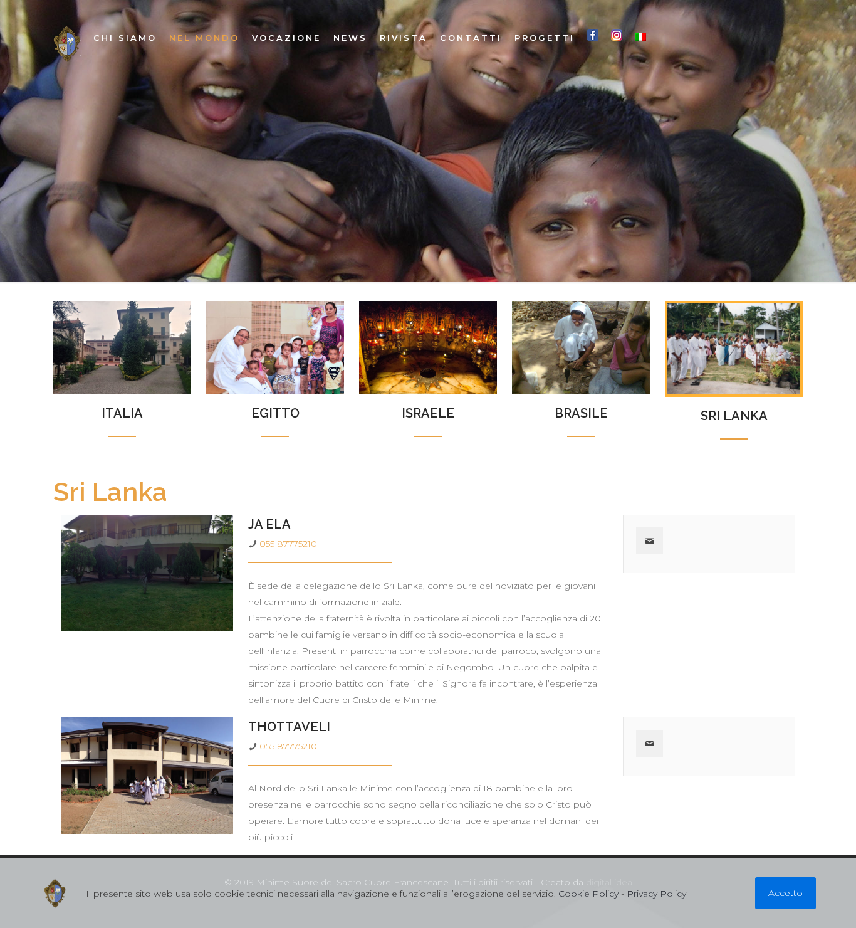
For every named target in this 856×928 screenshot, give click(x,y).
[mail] (649, 540)
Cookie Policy (588, 893)
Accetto (785, 893)
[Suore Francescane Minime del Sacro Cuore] (67, 44)
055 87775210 (288, 543)
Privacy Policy (656, 893)
